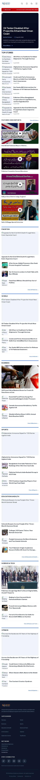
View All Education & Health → (30, 557)
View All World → (34, 356)
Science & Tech (24, 727)
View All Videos (34, 120)
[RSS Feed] (24, 761)
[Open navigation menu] (36, 3)
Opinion (22, 731)
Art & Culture (4, 731)
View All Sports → (34, 490)
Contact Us (4, 752)
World (21, 720)
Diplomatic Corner (6, 735)
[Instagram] (14, 761)
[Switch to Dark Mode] (32, 3)
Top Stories (23, 735)
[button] (20, 135)
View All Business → (33, 423)
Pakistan (3, 720)
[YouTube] (19, 761)
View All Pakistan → (33, 289)
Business (3, 724)
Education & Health (6, 727)
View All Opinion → (33, 690)
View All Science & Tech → (31, 623)
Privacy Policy (4, 750)
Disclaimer (4, 748)
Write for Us (4, 746)
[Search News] (22, 3)
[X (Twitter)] (3, 761)
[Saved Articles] (27, 3)
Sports (21, 724)
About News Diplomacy (7, 744)
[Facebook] (9, 761)
